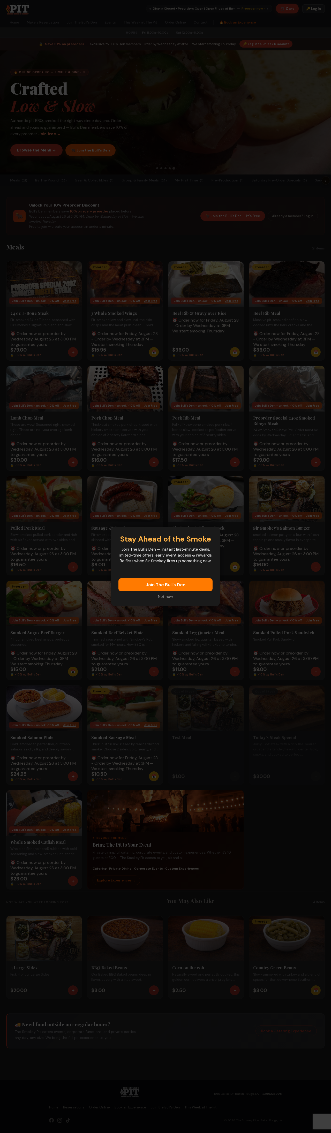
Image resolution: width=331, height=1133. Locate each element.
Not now (165, 596)
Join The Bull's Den (165, 585)
